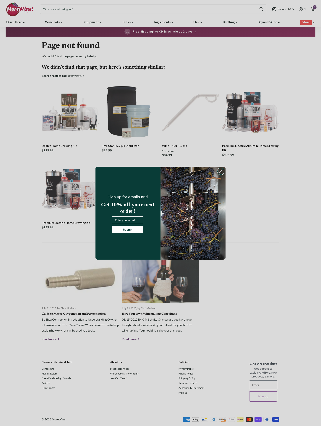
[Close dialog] (221, 171)
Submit (127, 229)
